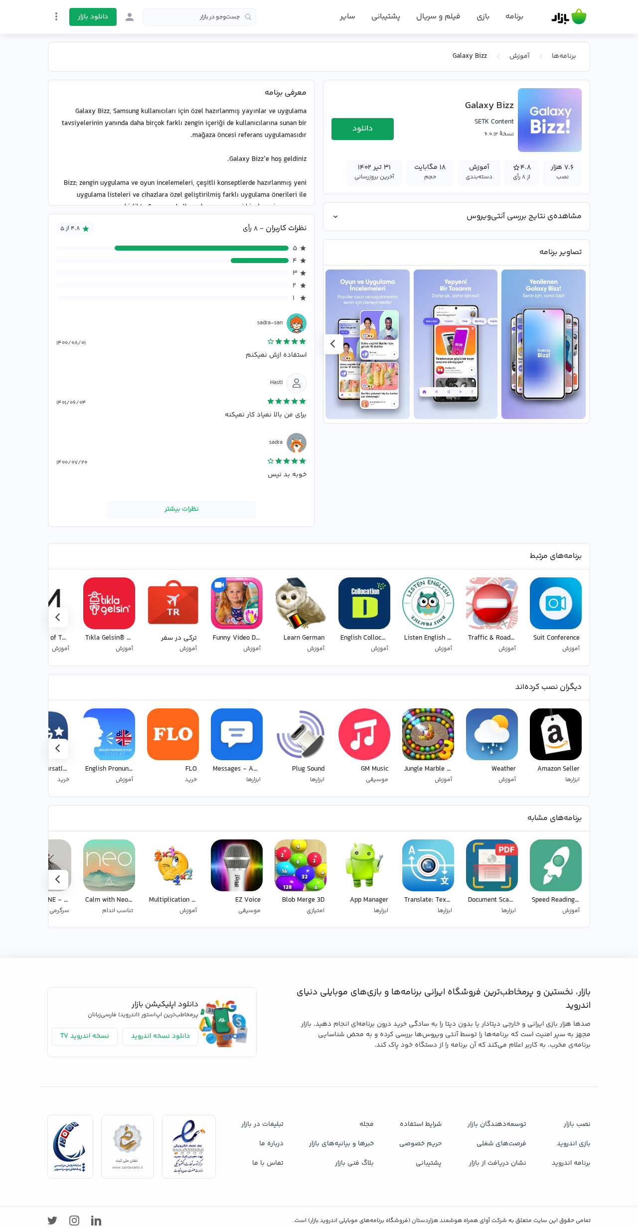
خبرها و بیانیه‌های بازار (341, 1143)
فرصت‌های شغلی (501, 1143)
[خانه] (569, 16)
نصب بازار (577, 1124)
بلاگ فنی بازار (354, 1163)
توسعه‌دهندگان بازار (497, 1124)
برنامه (514, 17)
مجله (366, 1124)
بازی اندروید (574, 1143)
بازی (483, 17)
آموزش (519, 56)
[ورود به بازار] (130, 17)
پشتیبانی (385, 16)
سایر (347, 17)
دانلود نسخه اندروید (160, 1036)
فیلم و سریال (438, 16)
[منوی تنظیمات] (56, 16)
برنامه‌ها (564, 56)
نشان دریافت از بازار (497, 1163)
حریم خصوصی (420, 1143)
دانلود (362, 129)
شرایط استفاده (421, 1124)
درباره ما (271, 1143)
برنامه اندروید (571, 1163)
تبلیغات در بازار (262, 1124)
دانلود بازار (93, 16)
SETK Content (494, 122)
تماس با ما (268, 1163)
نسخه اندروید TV (84, 1036)
